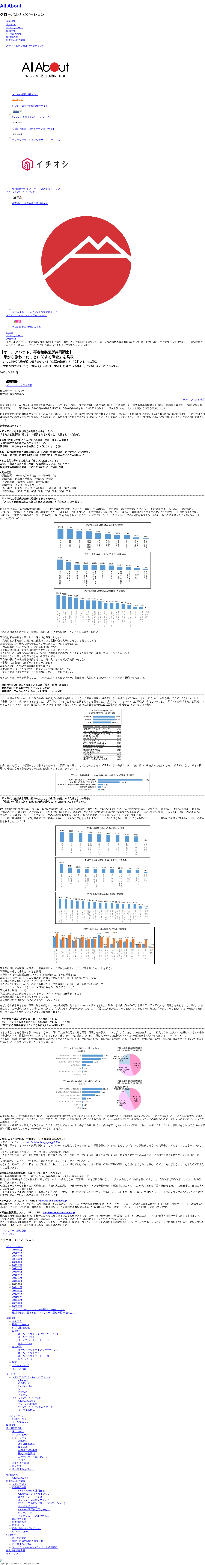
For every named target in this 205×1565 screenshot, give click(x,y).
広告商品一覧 (19, 1487)
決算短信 (23, 1441)
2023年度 (17, 1259)
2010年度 (17, 1300)
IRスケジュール (20, 1434)
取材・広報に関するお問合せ (27, 1541)
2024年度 (17, 1256)
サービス (11, 24)
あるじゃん (24, 1383)
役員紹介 (17, 1331)
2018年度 (17, 1275)
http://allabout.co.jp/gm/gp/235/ (42, 1142)
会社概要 (17, 1346)
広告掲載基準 (19, 1522)
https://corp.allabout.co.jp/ (52, 1200)
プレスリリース (14, 27)
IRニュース (18, 1431)
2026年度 (17, 1249)
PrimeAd (22, 1392)
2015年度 (11, 338)
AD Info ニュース (21, 1531)
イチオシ (23, 1395)
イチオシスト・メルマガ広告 (33, 1516)
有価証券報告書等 (27, 1450)
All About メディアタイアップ (34, 1494)
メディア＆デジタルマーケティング (25, 45)
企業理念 (17, 1321)
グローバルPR (25, 1512)
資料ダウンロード (21, 1519)
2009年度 (17, 1303)
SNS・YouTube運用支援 (31, 1490)
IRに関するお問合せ (23, 1469)
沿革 (14, 1362)
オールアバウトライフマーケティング (38, 1334)
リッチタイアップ (27, 1506)
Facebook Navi (26, 1386)
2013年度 (17, 1290)
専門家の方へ (13, 37)
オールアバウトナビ (29, 1337)
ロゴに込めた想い (21, 1327)
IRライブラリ (19, 1438)
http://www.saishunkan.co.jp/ (59, 1212)
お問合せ (11, 1534)
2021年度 (17, 1265)
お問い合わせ (19, 1419)
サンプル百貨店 (26, 1410)
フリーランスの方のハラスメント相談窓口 (35, 1547)
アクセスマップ (20, 1365)
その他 (21, 1460)
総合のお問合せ (20, 1538)
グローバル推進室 (27, 1404)
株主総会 (23, 1447)
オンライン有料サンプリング (33, 1500)
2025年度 (17, 1252)
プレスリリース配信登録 (19, 385)
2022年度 (17, 1262)
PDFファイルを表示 (194, 399)
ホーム (9, 332)
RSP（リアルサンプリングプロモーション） (42, 1503)
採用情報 (11, 30)
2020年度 (17, 1268)
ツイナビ (23, 1389)
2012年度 (17, 1293)
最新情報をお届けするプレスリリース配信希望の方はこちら (44, 1312)
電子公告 (17, 1466)
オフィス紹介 (19, 1368)
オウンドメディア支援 (30, 1497)
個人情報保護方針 (15, 1550)
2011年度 (17, 1297)
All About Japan (26, 1401)
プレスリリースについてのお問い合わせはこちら (38, 1309)
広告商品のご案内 (15, 40)
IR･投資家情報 (14, 34)
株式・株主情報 (26, 1453)
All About (10, 6)
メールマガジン (20, 1422)
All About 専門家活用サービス (34, 1509)
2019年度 (17, 1271)
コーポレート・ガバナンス (32, 1456)
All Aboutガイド (20, 1478)
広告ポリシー (19, 1525)
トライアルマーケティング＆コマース (26, 315)
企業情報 (11, 21)
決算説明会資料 (26, 1444)
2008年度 (17, 1306)
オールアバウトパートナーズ (33, 1340)
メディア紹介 (19, 1484)
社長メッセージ (20, 1324)
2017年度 (17, 1278)
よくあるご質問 (20, 1463)
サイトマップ (13, 1553)
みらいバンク (25, 1343)
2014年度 (17, 1287)
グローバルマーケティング (20, 192)
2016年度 (17, 1281)
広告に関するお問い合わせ (26, 1528)
